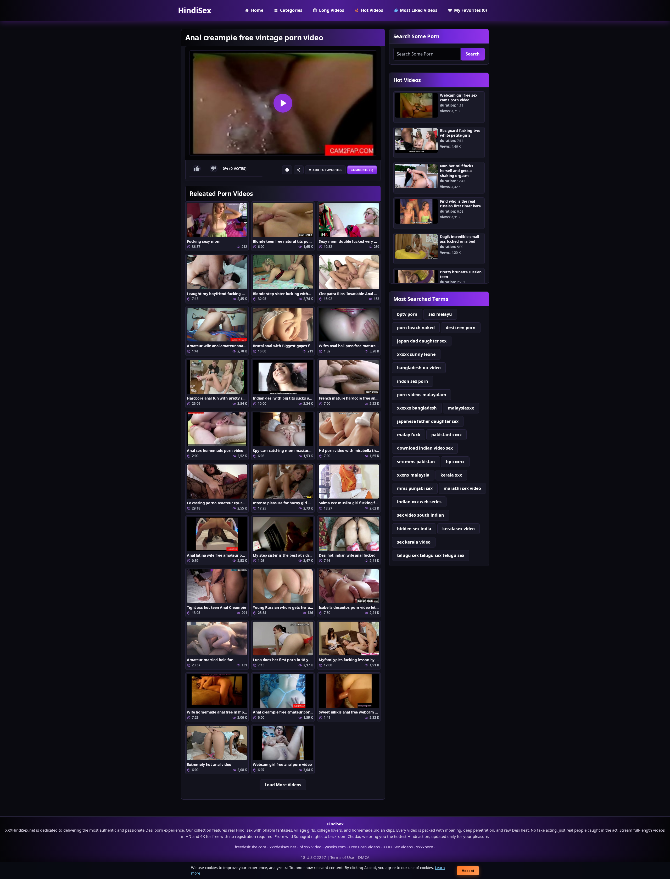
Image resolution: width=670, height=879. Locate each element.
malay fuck (408, 435)
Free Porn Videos (364, 846)
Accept (468, 871)
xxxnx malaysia (413, 475)
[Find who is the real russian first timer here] (416, 211)
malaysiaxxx (461, 408)
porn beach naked (416, 327)
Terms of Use (342, 857)
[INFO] (287, 169)
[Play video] (283, 103)
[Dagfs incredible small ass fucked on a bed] (416, 246)
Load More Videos (283, 785)
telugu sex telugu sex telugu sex (430, 555)
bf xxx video (310, 846)
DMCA (364, 857)
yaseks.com (335, 846)
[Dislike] (213, 168)
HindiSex (194, 10)
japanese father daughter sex (428, 421)
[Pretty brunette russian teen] (416, 282)
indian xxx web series (419, 502)
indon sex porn (412, 381)
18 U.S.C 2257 (313, 857)
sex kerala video (414, 542)
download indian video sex (425, 448)
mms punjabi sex (415, 488)
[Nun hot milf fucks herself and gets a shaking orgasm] (416, 176)
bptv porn (407, 314)
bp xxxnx (455, 462)
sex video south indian (420, 515)
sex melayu (440, 314)
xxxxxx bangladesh (417, 408)
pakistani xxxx (446, 435)
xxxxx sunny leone (416, 354)
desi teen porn (461, 327)
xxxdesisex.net (283, 846)
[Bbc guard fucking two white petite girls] (416, 140)
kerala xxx (451, 475)
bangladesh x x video (419, 368)
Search (473, 54)
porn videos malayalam (421, 394)
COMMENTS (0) (362, 170)
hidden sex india (414, 529)
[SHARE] (299, 169)
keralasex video (458, 529)
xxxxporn (424, 846)
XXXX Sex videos (398, 846)
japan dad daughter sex (421, 341)
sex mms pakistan (416, 462)
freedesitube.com (250, 846)
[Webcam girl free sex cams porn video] (416, 105)
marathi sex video (462, 488)
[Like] (196, 168)
